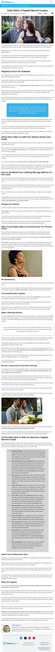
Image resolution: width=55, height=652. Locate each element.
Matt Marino (6, 13)
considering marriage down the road (26, 618)
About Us (26, 643)
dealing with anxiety (22, 242)
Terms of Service (30, 644)
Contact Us (31, 643)
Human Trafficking (44, 649)
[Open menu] (51, 2)
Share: (39, 13)
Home (3, 5)
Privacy (24, 644)
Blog (7, 5)
